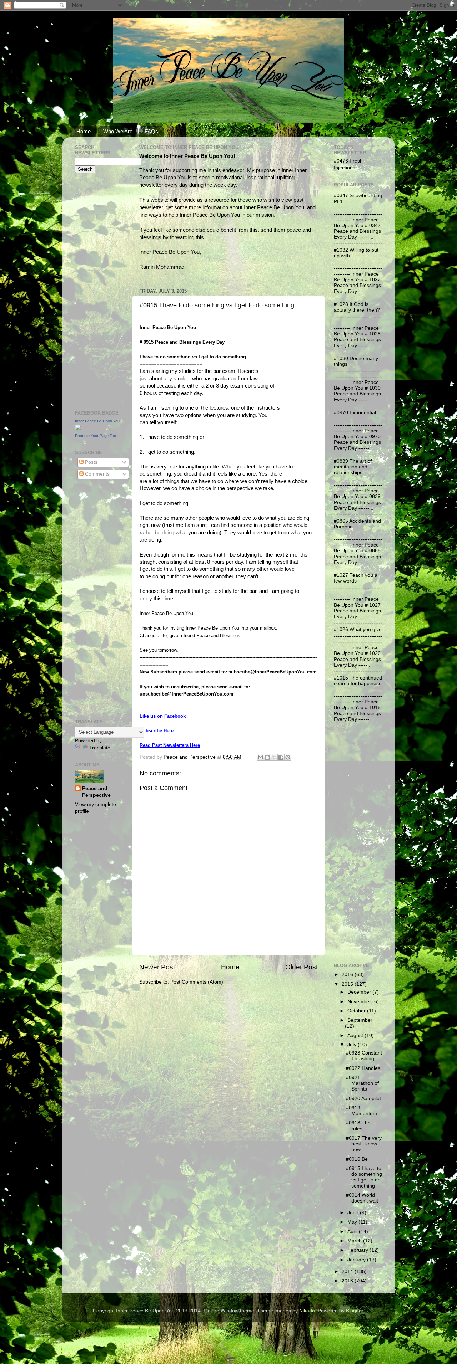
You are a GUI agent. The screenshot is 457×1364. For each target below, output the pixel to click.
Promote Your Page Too (95, 436)
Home (83, 131)
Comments (97, 474)
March (355, 1241)
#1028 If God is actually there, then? (357, 307)
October (357, 1011)
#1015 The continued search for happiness (358, 680)
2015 (348, 984)
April (353, 1231)
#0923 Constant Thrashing (364, 1055)
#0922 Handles (363, 1068)
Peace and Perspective (96, 792)
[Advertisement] (96, 291)
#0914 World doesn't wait (362, 1198)
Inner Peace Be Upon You (97, 421)
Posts (90, 462)
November (359, 1001)
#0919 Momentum (361, 1110)
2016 (348, 974)
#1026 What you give (358, 629)
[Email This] (260, 757)
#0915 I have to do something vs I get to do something (364, 1177)
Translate (99, 747)
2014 (348, 1271)
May (352, 1222)
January (357, 1259)
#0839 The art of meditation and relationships (353, 466)
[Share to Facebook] (281, 757)
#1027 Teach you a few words (355, 578)
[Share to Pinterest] (287, 757)
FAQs (151, 131)
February (358, 1250)
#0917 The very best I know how (364, 1143)
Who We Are (117, 131)
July (352, 1044)
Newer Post (157, 967)
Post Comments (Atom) (196, 982)
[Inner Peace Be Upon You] (78, 428)
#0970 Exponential (355, 412)
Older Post (301, 967)
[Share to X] (274, 757)
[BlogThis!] (267, 757)
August (356, 1035)
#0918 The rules (358, 1125)
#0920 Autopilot (363, 1098)
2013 (348, 1280)
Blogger (354, 1310)
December (359, 992)
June (353, 1212)
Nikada (307, 1310)
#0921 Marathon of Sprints (362, 1083)
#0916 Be (357, 1159)
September (359, 1020)
